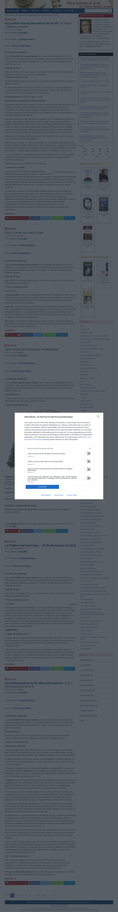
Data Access (59, 495)
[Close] (99, 417)
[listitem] (59, 448)
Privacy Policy (72, 495)
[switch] (88, 453)
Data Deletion (46, 495)
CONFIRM (42, 487)
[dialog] (59, 456)
